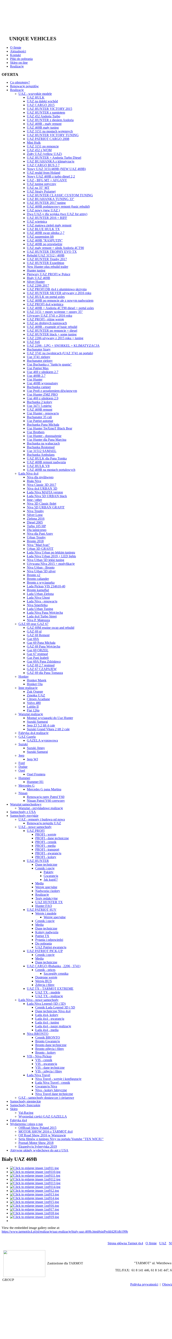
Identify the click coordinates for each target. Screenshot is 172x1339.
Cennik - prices (45, 970)
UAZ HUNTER (38, 861)
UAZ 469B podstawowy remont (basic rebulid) (58, 206)
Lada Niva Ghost (38, 597)
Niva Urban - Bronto (41, 567)
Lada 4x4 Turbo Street (42, 616)
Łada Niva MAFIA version (45, 492)
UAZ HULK (35, 97)
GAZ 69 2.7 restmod (41, 665)
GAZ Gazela (27, 736)
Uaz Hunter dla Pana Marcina (46, 439)
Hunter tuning (36, 270)
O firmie (15, 47)
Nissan (22, 793)
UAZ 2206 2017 (38, 285)
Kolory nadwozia (46, 932)
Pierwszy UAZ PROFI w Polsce (48, 274)
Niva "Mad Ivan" (38, 545)
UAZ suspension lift (40, 236)
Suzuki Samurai (37, 721)
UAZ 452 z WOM (39, 150)
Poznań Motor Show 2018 (35, 1143)
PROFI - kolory (45, 857)
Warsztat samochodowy (26, 804)
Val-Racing (25, 1112)
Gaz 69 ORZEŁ (37, 650)
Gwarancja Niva (46, 1086)
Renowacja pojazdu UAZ (44, 823)
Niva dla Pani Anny (40, 533)
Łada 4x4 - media (47, 1030)
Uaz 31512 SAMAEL (41, 451)
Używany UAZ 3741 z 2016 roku (49, 315)
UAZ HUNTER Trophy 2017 (47, 259)
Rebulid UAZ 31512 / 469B (45, 255)
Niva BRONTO (37, 1033)
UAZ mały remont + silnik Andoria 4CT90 (55, 248)
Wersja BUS (43, 981)
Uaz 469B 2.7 (36, 375)
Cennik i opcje (45, 868)
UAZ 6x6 (33, 342)
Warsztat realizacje (30, 714)
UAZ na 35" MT (38, 187)
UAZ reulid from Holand (43, 172)
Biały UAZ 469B (38, 278)
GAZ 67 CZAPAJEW (42, 669)
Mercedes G (26, 785)
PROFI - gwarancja (48, 853)
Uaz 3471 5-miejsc (39, 406)
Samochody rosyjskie (24, 815)
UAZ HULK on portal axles (46, 297)
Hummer (24, 778)
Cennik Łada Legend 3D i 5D (55, 1007)
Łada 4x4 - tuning (47, 1022)
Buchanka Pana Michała (43, 424)
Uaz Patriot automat (40, 421)
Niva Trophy (35, 511)
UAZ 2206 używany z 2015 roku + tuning (55, 338)
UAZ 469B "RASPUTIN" (45, 240)
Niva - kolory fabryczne (51, 1090)
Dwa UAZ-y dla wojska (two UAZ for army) (57, 214)
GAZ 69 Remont (38, 635)
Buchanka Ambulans (41, 454)
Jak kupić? (51, 879)
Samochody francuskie (25, 1105)
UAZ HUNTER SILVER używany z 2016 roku (59, 293)
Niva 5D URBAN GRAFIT (46, 507)
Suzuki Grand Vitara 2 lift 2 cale (48, 729)
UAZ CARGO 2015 (41, 105)
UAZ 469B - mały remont (44, 124)
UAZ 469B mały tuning (43, 127)
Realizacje (17, 66)
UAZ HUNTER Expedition (45, 263)
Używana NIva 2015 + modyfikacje (51, 563)
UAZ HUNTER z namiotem (46, 112)
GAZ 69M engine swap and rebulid (50, 627)
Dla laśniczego (36, 530)
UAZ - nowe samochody (35, 827)
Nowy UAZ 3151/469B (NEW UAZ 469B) (56, 169)
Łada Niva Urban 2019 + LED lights (51, 556)
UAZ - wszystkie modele (35, 93)
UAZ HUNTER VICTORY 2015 (49, 109)
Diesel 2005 (35, 522)
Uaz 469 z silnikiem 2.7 (42, 372)
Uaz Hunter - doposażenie (44, 436)
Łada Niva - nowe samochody (38, 1000)
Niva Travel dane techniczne (54, 1094)
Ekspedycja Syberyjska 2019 (37, 1146)
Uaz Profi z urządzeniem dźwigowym (52, 391)
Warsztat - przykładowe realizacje (40, 808)
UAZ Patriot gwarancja (50, 947)
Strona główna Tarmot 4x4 (125, 1243)
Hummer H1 (35, 782)
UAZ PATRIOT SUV (41, 909)
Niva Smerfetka (37, 605)
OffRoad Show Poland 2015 (37, 1127)
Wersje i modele (45, 913)
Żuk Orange (35, 691)
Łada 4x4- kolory (46, 1015)
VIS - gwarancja (46, 1064)
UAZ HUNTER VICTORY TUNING (53, 135)
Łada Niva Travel (38, 1075)
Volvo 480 (34, 703)
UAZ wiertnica (37, 221)
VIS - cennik (43, 1060)
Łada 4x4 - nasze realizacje (53, 1026)
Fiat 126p (33, 710)
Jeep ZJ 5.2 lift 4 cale (41, 725)
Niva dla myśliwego (40, 477)
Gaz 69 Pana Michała (41, 642)
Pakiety (48, 872)
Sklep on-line (19, 62)
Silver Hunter (36, 281)
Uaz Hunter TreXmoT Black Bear (49, 428)
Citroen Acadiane (38, 699)
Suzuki (23, 744)
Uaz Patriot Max (38, 368)
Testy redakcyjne (46, 898)
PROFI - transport (47, 849)
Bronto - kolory (45, 1052)
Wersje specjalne (46, 887)
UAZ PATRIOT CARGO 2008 (48, 139)
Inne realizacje (28, 688)
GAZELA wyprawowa (42, 740)
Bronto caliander (38, 579)
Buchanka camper (39, 387)
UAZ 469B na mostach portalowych (51, 469)
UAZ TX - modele (47, 992)
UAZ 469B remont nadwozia (46, 462)
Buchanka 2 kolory (39, 402)
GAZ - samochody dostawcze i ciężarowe (46, 1097)
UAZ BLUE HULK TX (43, 229)
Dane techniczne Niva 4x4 (52, 1011)
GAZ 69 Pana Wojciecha (43, 646)
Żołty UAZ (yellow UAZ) (44, 154)
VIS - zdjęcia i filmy (48, 1071)
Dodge (22, 767)
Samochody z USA (23, 812)
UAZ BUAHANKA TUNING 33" (50, 199)
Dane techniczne (46, 864)
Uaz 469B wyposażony (42, 383)
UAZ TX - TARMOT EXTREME (50, 988)
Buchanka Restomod (41, 447)
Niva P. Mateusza (38, 620)
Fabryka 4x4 (18, 1120)
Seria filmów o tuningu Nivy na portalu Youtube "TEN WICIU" (61, 1139)
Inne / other (34, 500)
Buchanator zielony (40, 360)
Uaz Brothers (35, 432)
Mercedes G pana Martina (44, 789)
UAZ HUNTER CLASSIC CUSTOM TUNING (60, 195)
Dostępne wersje (46, 977)
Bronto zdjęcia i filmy (49, 1049)
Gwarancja (51, 876)
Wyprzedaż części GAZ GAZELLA (42, 1116)
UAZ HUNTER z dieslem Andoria (50, 120)
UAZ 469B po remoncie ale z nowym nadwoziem (60, 300)
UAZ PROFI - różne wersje (45, 319)
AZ (162, 1243)
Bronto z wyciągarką (41, 582)
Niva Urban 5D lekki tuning (45, 560)
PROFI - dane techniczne (52, 838)
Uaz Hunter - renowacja (43, 413)
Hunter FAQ (43, 906)
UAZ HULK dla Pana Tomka (47, 458)
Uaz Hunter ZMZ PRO (42, 394)
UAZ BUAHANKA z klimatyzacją (50, 161)
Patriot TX (42, 936)
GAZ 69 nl (34, 631)
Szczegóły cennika (56, 973)
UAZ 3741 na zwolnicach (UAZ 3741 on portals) (60, 353)
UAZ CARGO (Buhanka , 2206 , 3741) (53, 966)
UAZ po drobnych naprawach (47, 323)
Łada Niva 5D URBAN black (47, 496)
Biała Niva (34, 481)
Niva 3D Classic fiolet (41, 503)
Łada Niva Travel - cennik (52, 1082)
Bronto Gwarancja (47, 1041)
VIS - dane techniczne (50, 1067)
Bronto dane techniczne (50, 1045)
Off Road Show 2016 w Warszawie (42, 1135)
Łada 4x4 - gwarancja (49, 1018)
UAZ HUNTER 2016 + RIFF (47, 218)
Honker (23, 676)
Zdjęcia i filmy (45, 985)
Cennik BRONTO (47, 1037)
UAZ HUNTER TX (49, 902)
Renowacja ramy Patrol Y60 (45, 797)
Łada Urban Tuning (40, 609)
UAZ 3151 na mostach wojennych (50, 131)
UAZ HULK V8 (38, 466)
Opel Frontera (36, 774)
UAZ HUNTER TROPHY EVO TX (52, 251)
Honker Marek (36, 680)
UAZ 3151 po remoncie (43, 146)
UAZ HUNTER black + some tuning (52, 334)
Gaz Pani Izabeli (38, 657)
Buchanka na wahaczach (43, 443)
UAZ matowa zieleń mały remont (49, 225)
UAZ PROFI (35, 830)
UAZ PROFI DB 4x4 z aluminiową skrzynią (57, 289)
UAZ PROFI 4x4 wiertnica (45, 304)
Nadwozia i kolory (47, 891)
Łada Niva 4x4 (28, 473)
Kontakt (15, 55)
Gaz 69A (33, 639)
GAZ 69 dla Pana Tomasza (45, 673)
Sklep (14, 1109)
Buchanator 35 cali (39, 417)
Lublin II (33, 706)
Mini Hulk (34, 142)
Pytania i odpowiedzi (49, 939)
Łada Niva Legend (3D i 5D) (46, 1003)
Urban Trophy (36, 537)
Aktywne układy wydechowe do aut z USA (39, 1150)
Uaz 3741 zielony (38, 357)
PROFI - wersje (45, 834)
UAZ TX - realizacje (49, 996)
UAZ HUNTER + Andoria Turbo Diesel (54, 157)
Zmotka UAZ (36, 695)
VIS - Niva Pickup (39, 1056)
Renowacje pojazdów (24, 86)
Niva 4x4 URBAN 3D (42, 488)
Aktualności (18, 51)
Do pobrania (43, 943)
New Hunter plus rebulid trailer (47, 266)
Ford (21, 763)
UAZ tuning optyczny (41, 184)
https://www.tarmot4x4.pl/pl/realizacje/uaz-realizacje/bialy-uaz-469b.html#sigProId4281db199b (65, 1231)
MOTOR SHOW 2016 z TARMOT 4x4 (45, 1131)
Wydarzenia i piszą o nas (26, 1124)
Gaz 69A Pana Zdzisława (44, 661)
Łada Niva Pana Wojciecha (45, 612)
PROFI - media (45, 845)
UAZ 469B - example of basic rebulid (52, 327)
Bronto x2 (33, 575)
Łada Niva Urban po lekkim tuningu (51, 552)
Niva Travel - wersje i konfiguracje (58, 1079)
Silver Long (35, 515)
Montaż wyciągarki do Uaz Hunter (50, 718)
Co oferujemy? (20, 82)
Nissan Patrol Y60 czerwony (46, 800)
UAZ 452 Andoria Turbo (43, 116)
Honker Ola (35, 684)
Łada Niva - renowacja (42, 601)
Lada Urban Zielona (40, 594)
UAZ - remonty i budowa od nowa (41, 819)
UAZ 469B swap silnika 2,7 (45, 233)
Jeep (21, 755)
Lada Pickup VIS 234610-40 (46, 586)
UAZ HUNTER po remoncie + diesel (52, 330)
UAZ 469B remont (39, 409)
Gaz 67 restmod (37, 654)
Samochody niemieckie (25, 1101)
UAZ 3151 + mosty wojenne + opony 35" (55, 312)
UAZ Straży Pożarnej (41, 191)
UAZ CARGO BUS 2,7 (43, 165)
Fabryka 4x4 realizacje (33, 733)
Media (39, 883)
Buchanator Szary (39, 349)
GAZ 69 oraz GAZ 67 (33, 624)
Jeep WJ (32, 759)
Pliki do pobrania (21, 59)
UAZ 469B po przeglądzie (44, 244)
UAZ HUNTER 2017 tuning (46, 203)
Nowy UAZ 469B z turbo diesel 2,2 (51, 176)
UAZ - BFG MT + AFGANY (47, 180)
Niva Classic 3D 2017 (41, 485)
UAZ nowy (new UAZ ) (43, 210)
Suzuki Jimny (36, 748)
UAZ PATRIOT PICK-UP (45, 951)
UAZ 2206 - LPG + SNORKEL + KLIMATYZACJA (63, 345)
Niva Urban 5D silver (41, 571)
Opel (21, 770)
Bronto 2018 (35, 541)
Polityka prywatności (144, 1284)
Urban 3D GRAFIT (40, 548)
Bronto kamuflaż (38, 590)
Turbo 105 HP (36, 526)
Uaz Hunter (34, 379)
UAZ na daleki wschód (42, 101)
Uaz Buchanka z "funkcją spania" (49, 364)
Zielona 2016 (35, 518)
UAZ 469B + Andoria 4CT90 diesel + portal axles (60, 308)
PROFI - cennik (45, 842)
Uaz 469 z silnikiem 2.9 (42, 398)
